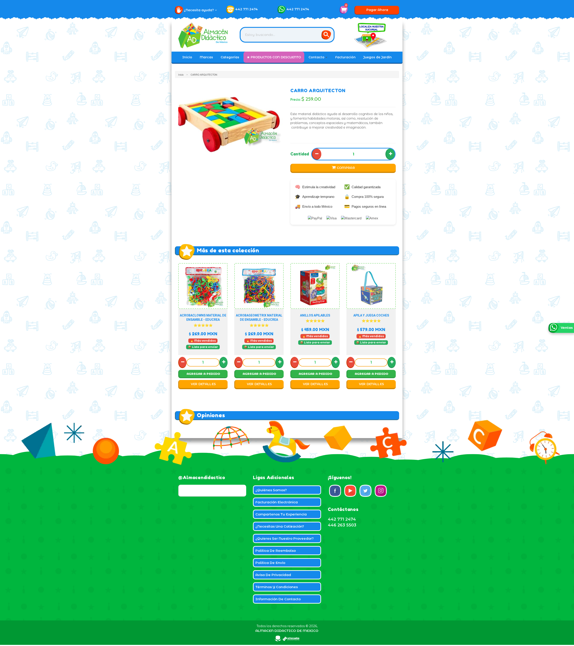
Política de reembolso (275, 550)
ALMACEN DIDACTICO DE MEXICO (286, 631)
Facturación (345, 57)
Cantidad (299, 153)
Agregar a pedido (203, 373)
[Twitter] (365, 491)
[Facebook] (335, 491)
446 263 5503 (342, 525)
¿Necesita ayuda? (199, 10)
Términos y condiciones (276, 587)
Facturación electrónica (276, 502)
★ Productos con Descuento (274, 57)
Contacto (317, 57)
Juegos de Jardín (377, 57)
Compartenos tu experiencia (281, 514)
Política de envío (270, 563)
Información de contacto (278, 599)
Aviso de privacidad (273, 575)
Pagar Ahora (377, 10)
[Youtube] (350, 491)
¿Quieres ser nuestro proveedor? (284, 538)
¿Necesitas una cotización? (279, 526)
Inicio (187, 57)
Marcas (206, 57)
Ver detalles (203, 384)
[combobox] (287, 35)
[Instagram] (381, 491)
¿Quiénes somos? (271, 490)
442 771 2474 (246, 9)
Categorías (230, 57)
